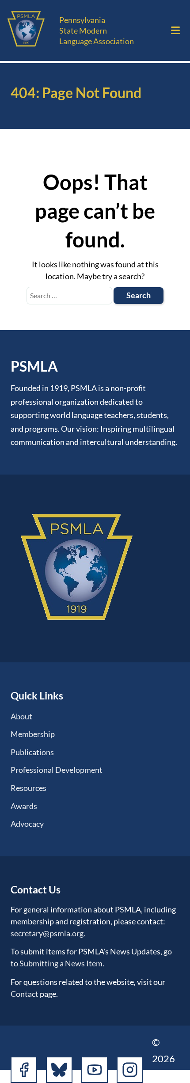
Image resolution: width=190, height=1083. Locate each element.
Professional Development (57, 770)
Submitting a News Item (61, 963)
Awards (24, 806)
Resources (28, 788)
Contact (24, 994)
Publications (32, 752)
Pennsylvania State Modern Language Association (96, 30)
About (21, 716)
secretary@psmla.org (47, 933)
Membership (33, 734)
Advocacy (27, 823)
